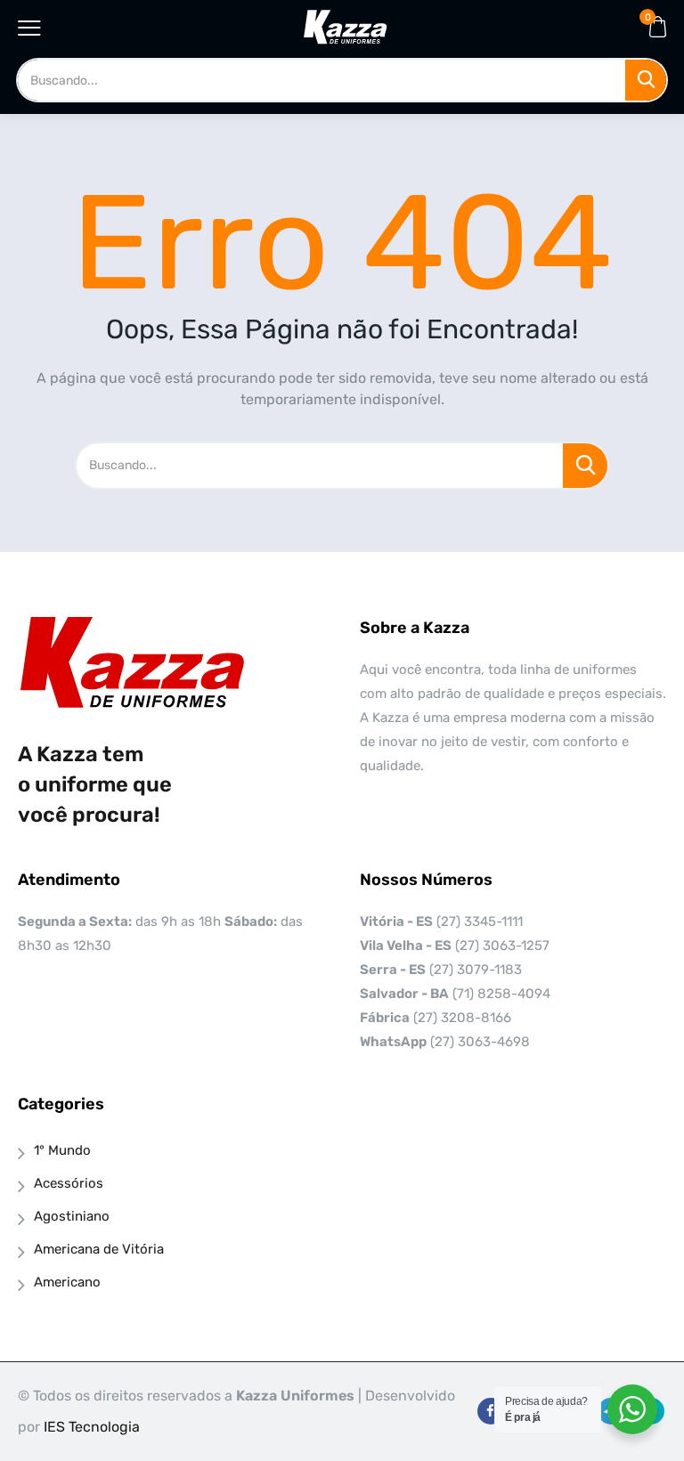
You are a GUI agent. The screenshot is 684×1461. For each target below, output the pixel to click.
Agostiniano (72, 1216)
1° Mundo (62, 1150)
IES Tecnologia (92, 1426)
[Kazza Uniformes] (345, 26)
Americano (67, 1282)
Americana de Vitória (99, 1249)
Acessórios (68, 1183)
